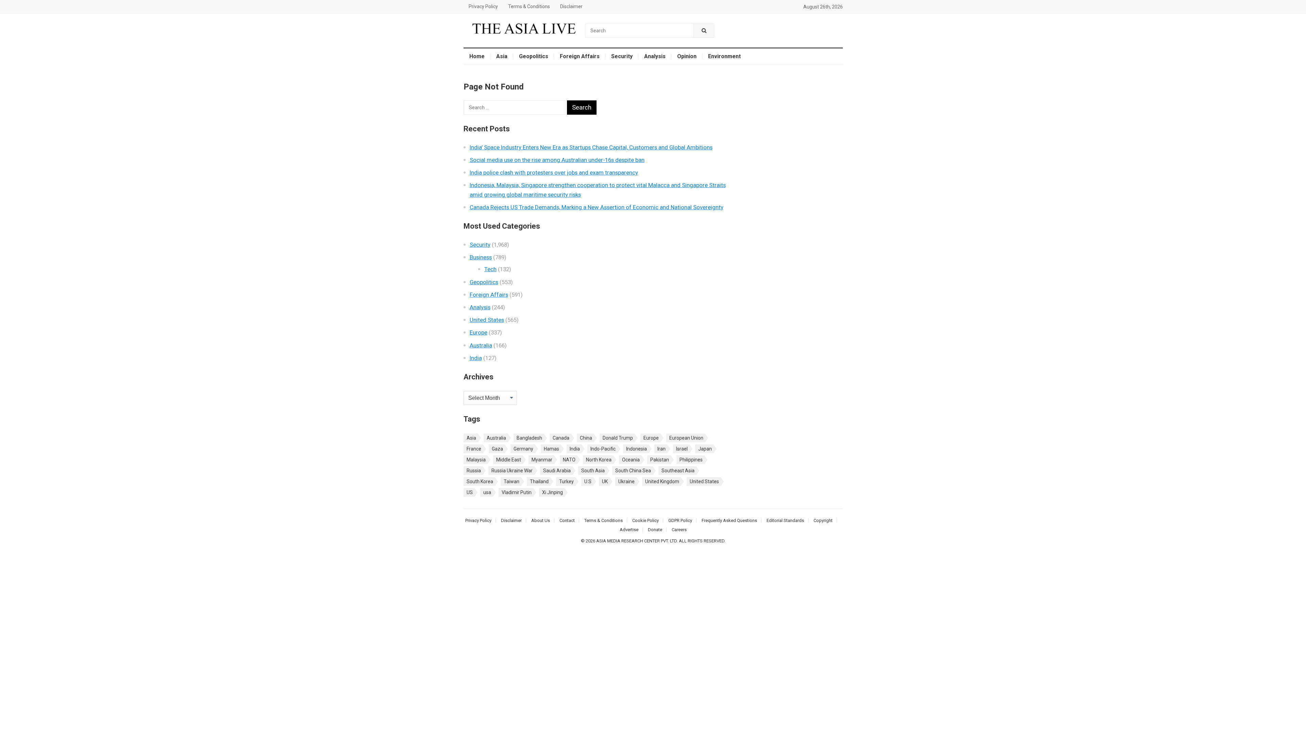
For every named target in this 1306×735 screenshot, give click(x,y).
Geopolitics (533, 56)
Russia (474, 470)
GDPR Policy (680, 520)
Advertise (629, 529)
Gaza (497, 449)
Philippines (691, 459)
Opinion (687, 56)
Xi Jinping (552, 492)
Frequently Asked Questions (729, 520)
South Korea (480, 481)
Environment (724, 56)
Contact (567, 520)
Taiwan (511, 481)
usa (487, 492)
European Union (686, 438)
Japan (705, 449)
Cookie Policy (645, 520)
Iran (661, 449)
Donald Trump (618, 438)
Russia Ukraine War (512, 470)
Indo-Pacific (603, 449)
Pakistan (659, 459)
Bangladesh (529, 438)
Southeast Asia (678, 470)
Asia (501, 56)
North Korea (599, 459)
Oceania (631, 459)
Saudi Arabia (557, 470)
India (476, 358)
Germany (523, 449)
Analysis (655, 56)
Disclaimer (571, 6)
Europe (478, 332)
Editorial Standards (785, 520)
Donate (655, 529)
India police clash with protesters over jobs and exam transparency (554, 172)
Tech (490, 269)
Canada (561, 438)
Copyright (823, 520)
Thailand (539, 481)
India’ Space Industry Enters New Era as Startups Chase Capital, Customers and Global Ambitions (591, 147)
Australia (481, 345)
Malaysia (476, 459)
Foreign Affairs (580, 56)
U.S (587, 481)
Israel (682, 449)
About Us (540, 520)
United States (487, 319)
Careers (679, 529)
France (474, 449)
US (470, 492)
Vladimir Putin (517, 492)
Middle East (508, 459)
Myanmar (542, 459)
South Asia (593, 470)
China (586, 438)
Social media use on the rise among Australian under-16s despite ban (557, 160)
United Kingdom (662, 481)
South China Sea (633, 470)
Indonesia (636, 449)
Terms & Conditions (529, 6)
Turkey (566, 481)
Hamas (551, 449)
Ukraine (626, 481)
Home (477, 56)
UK (605, 481)
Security (622, 56)
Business (481, 257)
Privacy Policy (483, 6)
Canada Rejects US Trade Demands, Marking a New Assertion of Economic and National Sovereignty (596, 207)
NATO (569, 459)
